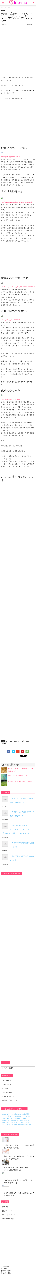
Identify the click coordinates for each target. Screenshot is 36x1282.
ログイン (5, 1207)
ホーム (3, 7)
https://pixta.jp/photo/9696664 (10, 399)
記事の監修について (9, 1096)
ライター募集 (7, 1092)
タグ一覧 (5, 1088)
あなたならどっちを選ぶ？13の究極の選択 (15, 1114)
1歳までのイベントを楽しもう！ (18, 775)
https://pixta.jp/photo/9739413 (10, 320)
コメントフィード (8, 1215)
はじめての (17, 741)
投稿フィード (7, 1211)
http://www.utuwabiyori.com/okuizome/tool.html (16, 202)
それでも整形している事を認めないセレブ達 (16, 1116)
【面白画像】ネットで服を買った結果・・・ (16, 1118)
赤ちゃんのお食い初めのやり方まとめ (20, 781)
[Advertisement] (18, 45)
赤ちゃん (4, 743)
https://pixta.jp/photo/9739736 (10, 156)
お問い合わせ (7, 1084)
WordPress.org (8, 1219)
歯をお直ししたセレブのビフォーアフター (15, 1122)
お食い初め (9, 741)
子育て (8, 7)
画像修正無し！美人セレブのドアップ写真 (15, 1120)
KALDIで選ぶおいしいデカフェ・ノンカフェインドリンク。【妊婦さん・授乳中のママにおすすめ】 (17, 829)
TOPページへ (7, 1080)
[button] (33, 2)
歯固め (27, 741)
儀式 (23, 741)
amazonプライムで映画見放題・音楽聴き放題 (17, 1124)
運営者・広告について (10, 1100)
